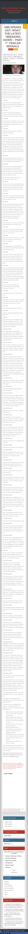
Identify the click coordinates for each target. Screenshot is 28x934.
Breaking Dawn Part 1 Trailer (15, 764)
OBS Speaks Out (14, 763)
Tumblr (5, 892)
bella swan (8, 764)
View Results (14, 872)
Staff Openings (8, 824)
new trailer (6, 78)
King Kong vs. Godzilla (10, 860)
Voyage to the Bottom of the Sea (13, 856)
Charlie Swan (8, 766)
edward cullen (13, 766)
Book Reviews (8, 826)
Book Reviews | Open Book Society (14, 9)
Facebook (6, 881)
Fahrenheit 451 (9, 862)
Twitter (6, 894)
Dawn (16, 49)
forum (12, 756)
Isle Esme (9, 767)
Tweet (26, 933)
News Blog (9, 763)
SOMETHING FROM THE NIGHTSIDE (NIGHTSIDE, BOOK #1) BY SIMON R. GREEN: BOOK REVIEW (14, 923)
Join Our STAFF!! (8, 886)
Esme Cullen (5, 767)
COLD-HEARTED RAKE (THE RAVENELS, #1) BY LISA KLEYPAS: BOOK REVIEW (12, 915)
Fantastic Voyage (9, 865)
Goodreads (6, 884)
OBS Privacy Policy (8, 890)
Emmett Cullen (19, 766)
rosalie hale (19, 767)
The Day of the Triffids (10, 858)
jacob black (14, 767)
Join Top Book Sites (9, 888)
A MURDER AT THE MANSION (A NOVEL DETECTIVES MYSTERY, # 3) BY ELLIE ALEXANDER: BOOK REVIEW (13, 906)
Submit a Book (8, 822)
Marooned (8, 867)
